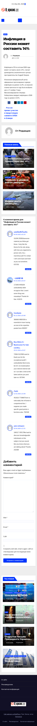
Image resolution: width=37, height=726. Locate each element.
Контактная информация (10, 689)
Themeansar (18, 716)
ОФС (6, 612)
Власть (16, 592)
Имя (5, 517)
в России (7, 156)
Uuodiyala (17, 313)
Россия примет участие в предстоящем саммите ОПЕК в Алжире (11, 113)
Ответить (28, 269)
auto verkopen (19, 426)
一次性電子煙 (18, 278)
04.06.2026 (9, 642)
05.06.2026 (9, 598)
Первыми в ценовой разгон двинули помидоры (17, 182)
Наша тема (23, 592)
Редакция (16, 55)
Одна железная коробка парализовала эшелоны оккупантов (18, 617)
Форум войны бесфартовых (13, 659)
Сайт (5, 536)
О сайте (4, 680)
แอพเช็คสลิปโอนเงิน (20, 232)
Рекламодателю (7, 684)
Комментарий (8, 477)
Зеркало (7, 634)
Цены (5, 34)
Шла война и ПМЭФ (16, 595)
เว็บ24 (16, 391)
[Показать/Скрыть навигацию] (20, 20)
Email (5, 527)
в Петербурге (9, 592)
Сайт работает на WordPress (12, 714)
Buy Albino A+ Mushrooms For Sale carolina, (21, 345)
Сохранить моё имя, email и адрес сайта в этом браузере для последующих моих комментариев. (18, 551)
